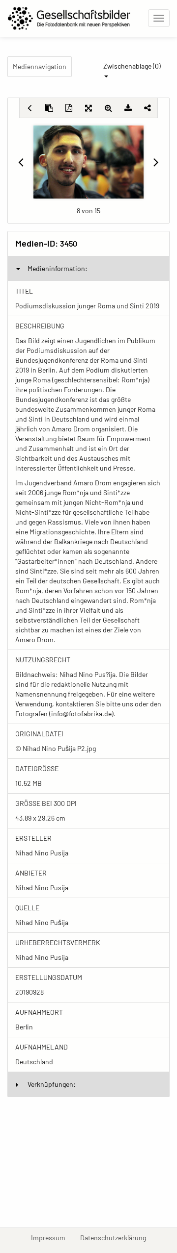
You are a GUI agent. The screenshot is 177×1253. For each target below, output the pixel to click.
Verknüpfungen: (52, 1084)
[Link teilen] (147, 108)
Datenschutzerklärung (116, 1237)
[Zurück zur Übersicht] (29, 108)
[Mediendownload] (128, 108)
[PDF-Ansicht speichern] (69, 108)
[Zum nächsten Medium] (156, 162)
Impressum (52, 1237)
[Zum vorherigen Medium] (20, 162)
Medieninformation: (58, 268)
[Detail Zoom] (108, 108)
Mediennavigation (39, 66)
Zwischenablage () (132, 66)
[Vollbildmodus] (88, 108)
